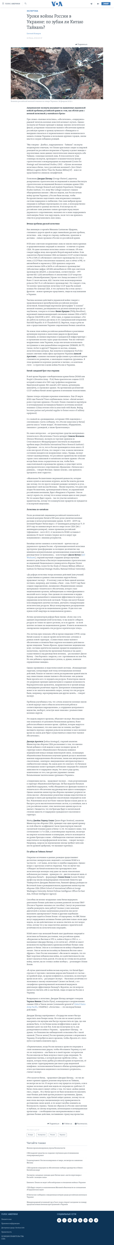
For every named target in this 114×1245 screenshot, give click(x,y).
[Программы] (98, 4)
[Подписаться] (91, 1220)
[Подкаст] (85, 1220)
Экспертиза (32, 11)
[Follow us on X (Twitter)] (64, 1220)
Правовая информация (10, 1224)
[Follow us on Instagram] (75, 1220)
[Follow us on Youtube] (70, 1220)
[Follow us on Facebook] (59, 1220)
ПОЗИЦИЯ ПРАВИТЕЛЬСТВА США (12, 1238)
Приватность (6, 1232)
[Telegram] (91, 4)
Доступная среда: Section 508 (12, 1228)
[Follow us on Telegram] (96, 1220)
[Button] (81, 44)
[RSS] (80, 1220)
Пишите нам (6, 1219)
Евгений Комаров (34, 34)
